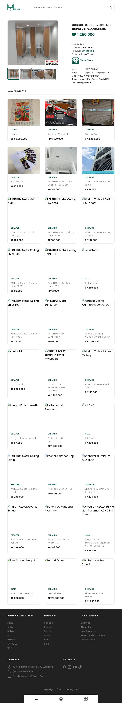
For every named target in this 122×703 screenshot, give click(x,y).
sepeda (48, 622)
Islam (10, 635)
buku (46, 639)
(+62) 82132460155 (23, 671)
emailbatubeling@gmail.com (29, 676)
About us (86, 627)
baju (46, 643)
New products (88, 631)
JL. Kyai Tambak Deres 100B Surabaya (33, 666)
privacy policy (88, 639)
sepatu (48, 627)
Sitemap (85, 622)
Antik (10, 627)
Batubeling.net (69, 689)
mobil (47, 635)
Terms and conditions (93, 635)
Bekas (10, 631)
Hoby (10, 622)
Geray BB (12, 643)
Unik (9, 647)
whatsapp (88, 50)
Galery (11, 639)
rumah (48, 631)
